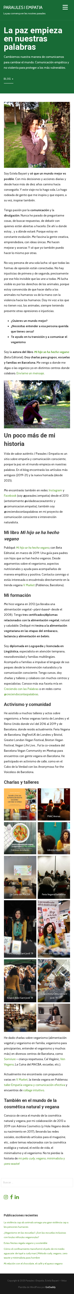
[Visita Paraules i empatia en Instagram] (6, 1198)
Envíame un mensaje (30, 373)
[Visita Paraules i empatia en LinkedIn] (17, 1198)
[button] (65, 7)
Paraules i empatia (22, 7)
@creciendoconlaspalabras (21, 694)
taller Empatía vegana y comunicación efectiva (34, 1085)
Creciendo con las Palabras (21, 689)
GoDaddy (50, 1287)
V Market (29, 585)
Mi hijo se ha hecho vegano (51, 352)
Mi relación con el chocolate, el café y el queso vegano (33, 1263)
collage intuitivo (33, 1090)
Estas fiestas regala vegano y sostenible (25, 1243)
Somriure (10, 1059)
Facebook (10, 495)
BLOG (7, 78)
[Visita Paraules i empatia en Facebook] (11, 1198)
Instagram (56, 490)
